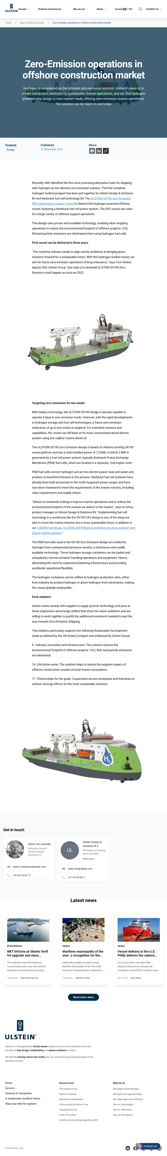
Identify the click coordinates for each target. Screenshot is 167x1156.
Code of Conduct (67, 1115)
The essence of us (68, 1089)
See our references (122, 1109)
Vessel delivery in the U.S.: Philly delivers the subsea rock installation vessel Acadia (137, 957)
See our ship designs (123, 1104)
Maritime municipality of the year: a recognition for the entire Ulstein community (82, 955)
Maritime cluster (83, 978)
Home (8, 22)
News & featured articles (32, 22)
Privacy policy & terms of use (73, 1104)
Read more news (83, 997)
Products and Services (49, 9)
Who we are (79, 9)
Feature (10, 145)
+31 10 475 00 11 (76, 877)
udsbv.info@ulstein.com (80, 868)
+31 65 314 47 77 (22, 875)
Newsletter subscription (71, 1099)
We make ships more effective (128, 1099)
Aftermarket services (29, 978)
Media (100, 9)
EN (124, 9)
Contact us (154, 9)
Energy (11, 149)
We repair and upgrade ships (127, 1094)
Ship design (136, 978)
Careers (119, 9)
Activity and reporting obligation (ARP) (78, 1120)
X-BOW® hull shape (49, 528)
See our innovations (123, 1115)
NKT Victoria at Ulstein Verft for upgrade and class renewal (27, 955)
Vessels (22, 9)
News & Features (67, 1094)
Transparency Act (68, 1109)
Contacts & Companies (18, 1093)
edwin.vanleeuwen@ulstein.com (29, 866)
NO (130, 9)
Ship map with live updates (21, 1103)
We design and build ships (126, 1089)
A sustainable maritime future (22, 1098)
